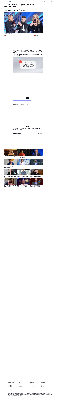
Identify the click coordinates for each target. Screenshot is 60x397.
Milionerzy (31, 383)
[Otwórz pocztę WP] (44, 1)
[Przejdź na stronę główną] (9, 1)
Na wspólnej (20, 382)
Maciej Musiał (42, 386)
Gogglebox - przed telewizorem (11, 382)
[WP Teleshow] (13, 1)
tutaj (21, 395)
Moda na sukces (20, 385)
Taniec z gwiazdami (10, 386)
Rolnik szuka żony (9, 383)
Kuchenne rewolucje (32, 385)
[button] (46, 1)
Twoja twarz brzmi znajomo (10, 385)
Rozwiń (27, 126)
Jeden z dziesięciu (32, 382)
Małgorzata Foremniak (43, 382)
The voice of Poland (32, 386)
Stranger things (20, 386)
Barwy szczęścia (20, 383)
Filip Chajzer (42, 385)
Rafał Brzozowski (42, 383)
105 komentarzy (37, 35)
